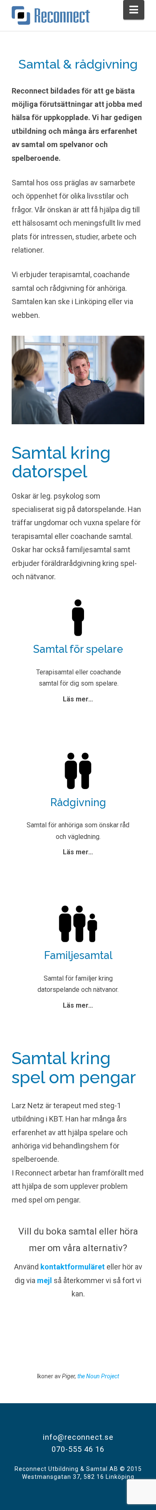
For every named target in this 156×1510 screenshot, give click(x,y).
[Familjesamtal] (78, 919)
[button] (133, 10)
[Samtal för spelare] (78, 613)
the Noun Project (97, 1376)
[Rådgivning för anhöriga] (78, 766)
